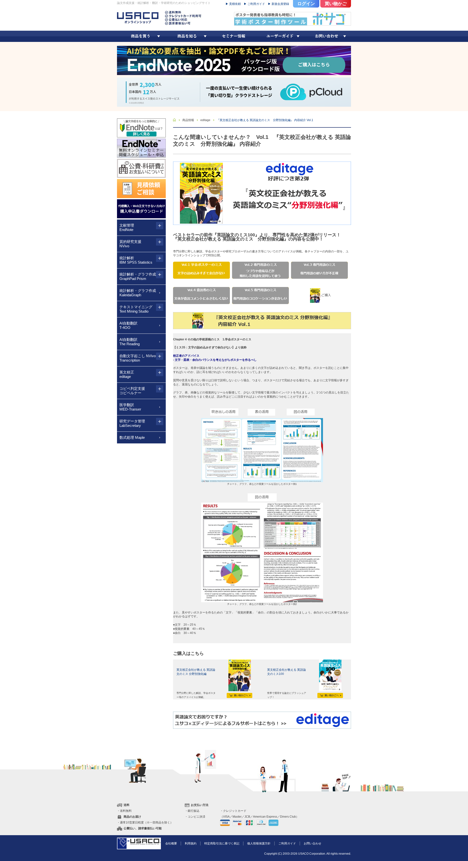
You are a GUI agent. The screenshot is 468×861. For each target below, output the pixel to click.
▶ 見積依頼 (233, 4)
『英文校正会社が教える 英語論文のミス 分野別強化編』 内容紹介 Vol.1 (265, 120)
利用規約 (190, 843)
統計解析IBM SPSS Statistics (135, 260)
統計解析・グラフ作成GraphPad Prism (137, 276)
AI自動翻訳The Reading (129, 341)
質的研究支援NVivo (130, 243)
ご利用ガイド (287, 843)
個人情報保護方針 (259, 843)
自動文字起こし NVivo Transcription (137, 358)
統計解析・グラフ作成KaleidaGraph (137, 292)
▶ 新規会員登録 (278, 4)
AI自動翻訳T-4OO (128, 325)
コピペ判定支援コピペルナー (132, 390)
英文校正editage (126, 374)
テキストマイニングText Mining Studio (135, 309)
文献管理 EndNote (126, 227)
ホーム (174, 119)
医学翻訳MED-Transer (130, 407)
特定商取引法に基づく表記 (221, 843)
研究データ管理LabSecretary (132, 423)
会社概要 (171, 843)
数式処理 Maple (132, 437)
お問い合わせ (312, 843)
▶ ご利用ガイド (254, 4)
